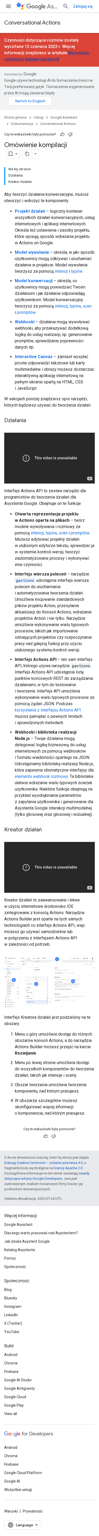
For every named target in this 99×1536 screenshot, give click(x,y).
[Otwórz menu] (8, 6)
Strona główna (15, 117)
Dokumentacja (22, 124)
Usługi (39, 117)
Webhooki (25, 321)
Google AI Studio (18, 1380)
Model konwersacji (34, 280)
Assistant (52, 6)
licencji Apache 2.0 (68, 1168)
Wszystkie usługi (18, 1490)
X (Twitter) (13, 1323)
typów (76, 271)
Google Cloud (15, 1397)
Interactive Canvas (34, 356)
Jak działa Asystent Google (27, 1241)
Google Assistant (63, 117)
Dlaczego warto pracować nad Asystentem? (41, 1233)
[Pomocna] (62, 134)
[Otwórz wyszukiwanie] (66, 6)
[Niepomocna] (70, 134)
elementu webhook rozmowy (41, 776)
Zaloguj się (83, 6)
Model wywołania (32, 252)
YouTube (11, 1332)
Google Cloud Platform (23, 1473)
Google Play (14, 1405)
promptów (26, 312)
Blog (8, 1290)
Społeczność (15, 1267)
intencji (61, 271)
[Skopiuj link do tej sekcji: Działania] (31, 421)
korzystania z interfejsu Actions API (48, 710)
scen (87, 306)
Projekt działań (30, 211)
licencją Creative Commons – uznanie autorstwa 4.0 (43, 1163)
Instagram (12, 1306)
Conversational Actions (32, 22)
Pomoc (10, 1258)
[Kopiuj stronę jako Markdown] (27, 153)
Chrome (11, 1363)
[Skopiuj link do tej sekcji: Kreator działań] (47, 830)
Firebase (11, 1371)
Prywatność (33, 1511)
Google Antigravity (19, 1388)
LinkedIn (11, 1315)
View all (10, 1414)
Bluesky (10, 1298)
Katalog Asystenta (19, 1250)
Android (10, 1355)
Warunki (11, 1511)
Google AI (12, 1481)
